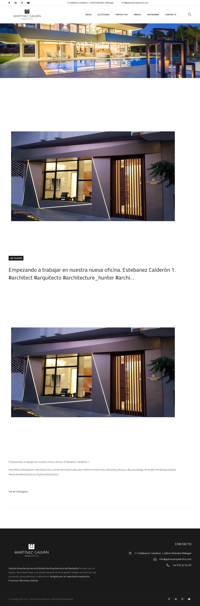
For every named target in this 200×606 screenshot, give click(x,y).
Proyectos (122, 14)
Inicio (88, 14)
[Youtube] (28, 3)
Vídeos (137, 14)
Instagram (153, 14)
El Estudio (103, 14)
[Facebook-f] (9, 3)
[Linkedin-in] (15, 3)
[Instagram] (22, 3)
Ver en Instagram (18, 491)
